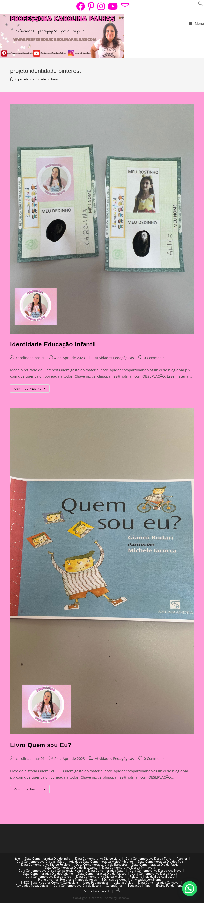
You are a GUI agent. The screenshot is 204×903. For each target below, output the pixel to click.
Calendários (114, 885)
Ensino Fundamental (170, 885)
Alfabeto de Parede (97, 891)
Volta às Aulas (123, 882)
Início (16, 858)
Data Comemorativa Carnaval (158, 882)
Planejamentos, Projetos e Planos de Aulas (67, 879)
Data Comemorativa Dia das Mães (40, 861)
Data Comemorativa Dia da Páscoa (102, 873)
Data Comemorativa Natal (106, 870)
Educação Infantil (139, 885)
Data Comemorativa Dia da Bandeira (101, 864)
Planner (182, 858)
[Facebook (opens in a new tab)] (80, 6)
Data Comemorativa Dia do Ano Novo (155, 870)
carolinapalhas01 (30, 357)
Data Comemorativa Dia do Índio (47, 858)
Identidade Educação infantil (53, 344)
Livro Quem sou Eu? (41, 745)
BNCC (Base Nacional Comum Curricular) (49, 882)
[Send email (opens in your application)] (124, 6)
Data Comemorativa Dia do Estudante (71, 867)
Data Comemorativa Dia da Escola (77, 885)
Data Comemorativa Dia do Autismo (48, 873)
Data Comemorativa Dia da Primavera (128, 867)
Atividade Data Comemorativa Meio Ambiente (101, 861)
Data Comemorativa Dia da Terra (148, 858)
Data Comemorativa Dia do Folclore (46, 864)
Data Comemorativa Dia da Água (154, 873)
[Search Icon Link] (117, 891)
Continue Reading (32, 389)
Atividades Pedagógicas (114, 357)
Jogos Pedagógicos (96, 882)
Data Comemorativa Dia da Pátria (155, 864)
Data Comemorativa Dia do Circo (48, 876)
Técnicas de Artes (114, 879)
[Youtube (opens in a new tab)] (112, 6)
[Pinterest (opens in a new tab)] (91, 6)
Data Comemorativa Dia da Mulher (100, 876)
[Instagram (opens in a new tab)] (101, 6)
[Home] (11, 79)
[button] (189, 888)
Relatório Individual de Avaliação (152, 876)
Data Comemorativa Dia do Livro (97, 858)
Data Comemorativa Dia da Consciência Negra (50, 870)
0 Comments (154, 357)
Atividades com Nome (146, 879)
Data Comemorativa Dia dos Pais (161, 861)
